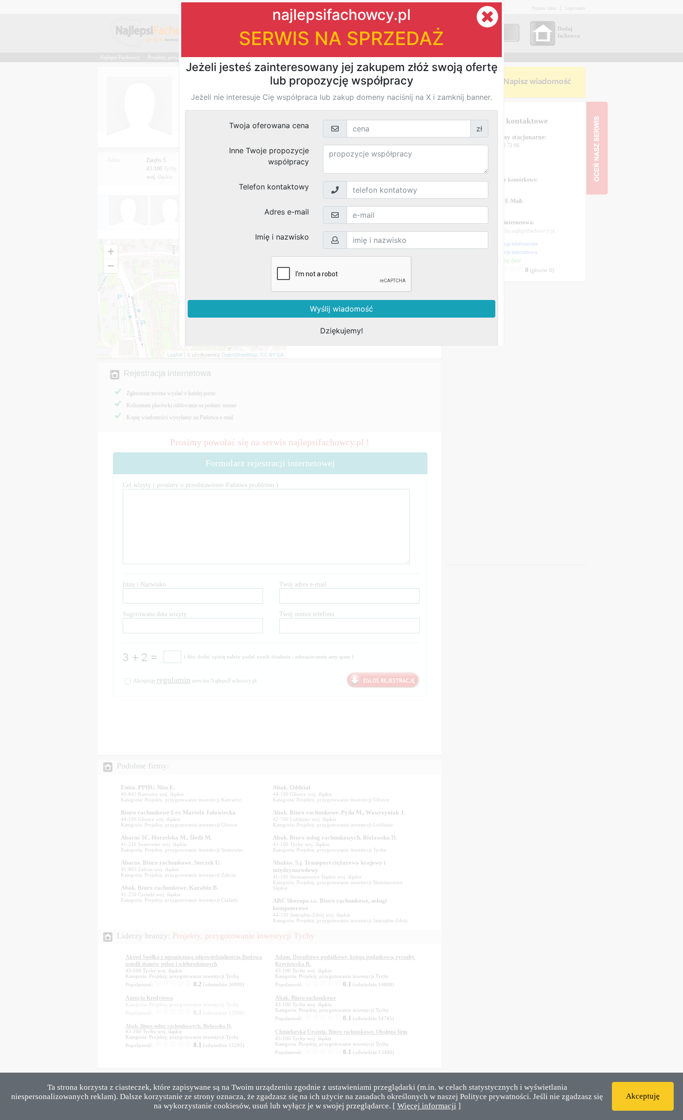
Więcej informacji (426, 1105)
